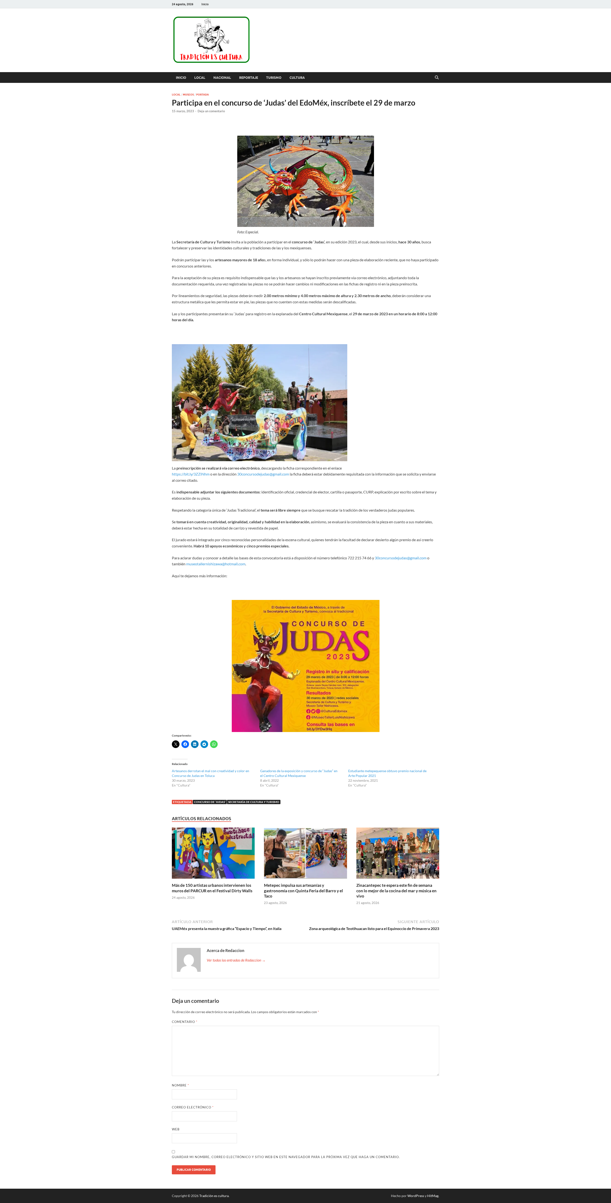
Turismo (273, 78)
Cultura (297, 78)
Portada (202, 94)
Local (199, 78)
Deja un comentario (211, 111)
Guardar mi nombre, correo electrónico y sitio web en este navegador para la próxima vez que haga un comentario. (286, 1157)
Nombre (180, 1085)
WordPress (415, 1196)
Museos (188, 94)
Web (175, 1129)
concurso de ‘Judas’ (210, 802)
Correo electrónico (193, 1107)
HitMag (432, 1196)
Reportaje (248, 78)
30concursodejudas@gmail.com (263, 474)
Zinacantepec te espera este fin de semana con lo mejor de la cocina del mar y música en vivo (396, 890)
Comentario (184, 1022)
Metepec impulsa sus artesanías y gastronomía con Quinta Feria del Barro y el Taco (303, 890)
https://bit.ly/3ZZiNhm (191, 474)
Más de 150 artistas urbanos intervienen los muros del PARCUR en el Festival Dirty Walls (212, 888)
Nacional (222, 78)
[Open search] (436, 77)
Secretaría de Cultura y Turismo (253, 802)
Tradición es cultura (214, 1196)
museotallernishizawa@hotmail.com (215, 563)
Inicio (205, 4)
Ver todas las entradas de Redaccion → (236, 960)
